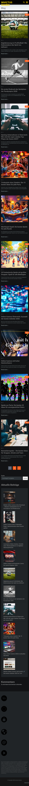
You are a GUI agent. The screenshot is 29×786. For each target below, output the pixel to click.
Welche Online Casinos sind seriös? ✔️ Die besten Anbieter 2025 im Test (14, 672)
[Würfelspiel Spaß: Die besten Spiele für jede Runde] (14, 209)
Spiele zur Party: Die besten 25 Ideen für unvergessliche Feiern (12, 406)
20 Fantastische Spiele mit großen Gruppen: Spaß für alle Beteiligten (13, 273)
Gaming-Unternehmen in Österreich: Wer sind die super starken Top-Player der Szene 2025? (14, 137)
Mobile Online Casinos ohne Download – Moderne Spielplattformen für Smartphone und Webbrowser (14, 506)
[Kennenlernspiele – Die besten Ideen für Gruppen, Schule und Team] (14, 433)
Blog (27, 14)
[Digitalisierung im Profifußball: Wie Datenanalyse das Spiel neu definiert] (14, 25)
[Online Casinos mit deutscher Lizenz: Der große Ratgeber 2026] (9, 556)
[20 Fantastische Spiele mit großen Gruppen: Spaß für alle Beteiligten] (14, 254)
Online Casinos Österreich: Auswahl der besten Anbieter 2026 (14, 318)
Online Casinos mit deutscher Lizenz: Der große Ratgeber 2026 (13, 564)
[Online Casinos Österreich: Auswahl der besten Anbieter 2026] (14, 298)
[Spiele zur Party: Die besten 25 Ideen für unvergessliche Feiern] (14, 387)
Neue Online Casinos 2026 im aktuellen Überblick (14, 654)
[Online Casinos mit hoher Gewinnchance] (14, 343)
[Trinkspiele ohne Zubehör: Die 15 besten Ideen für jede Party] (14, 164)
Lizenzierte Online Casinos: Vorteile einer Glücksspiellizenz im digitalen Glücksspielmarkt (13, 545)
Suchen (25, 478)
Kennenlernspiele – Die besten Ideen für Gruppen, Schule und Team (14, 452)
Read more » (4, 53)
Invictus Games (6, 3)
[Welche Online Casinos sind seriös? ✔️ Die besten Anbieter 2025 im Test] (9, 664)
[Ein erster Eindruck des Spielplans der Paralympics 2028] (14, 71)
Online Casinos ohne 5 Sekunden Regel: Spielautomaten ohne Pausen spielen (13, 526)
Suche (3, 475)
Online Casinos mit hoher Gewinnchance (10, 362)
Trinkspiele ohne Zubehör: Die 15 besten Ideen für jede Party (13, 184)
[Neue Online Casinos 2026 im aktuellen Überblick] (9, 646)
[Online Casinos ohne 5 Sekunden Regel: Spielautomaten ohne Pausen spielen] (9, 517)
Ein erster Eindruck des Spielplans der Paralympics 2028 (13, 90)
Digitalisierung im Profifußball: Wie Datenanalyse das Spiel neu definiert (14, 45)
